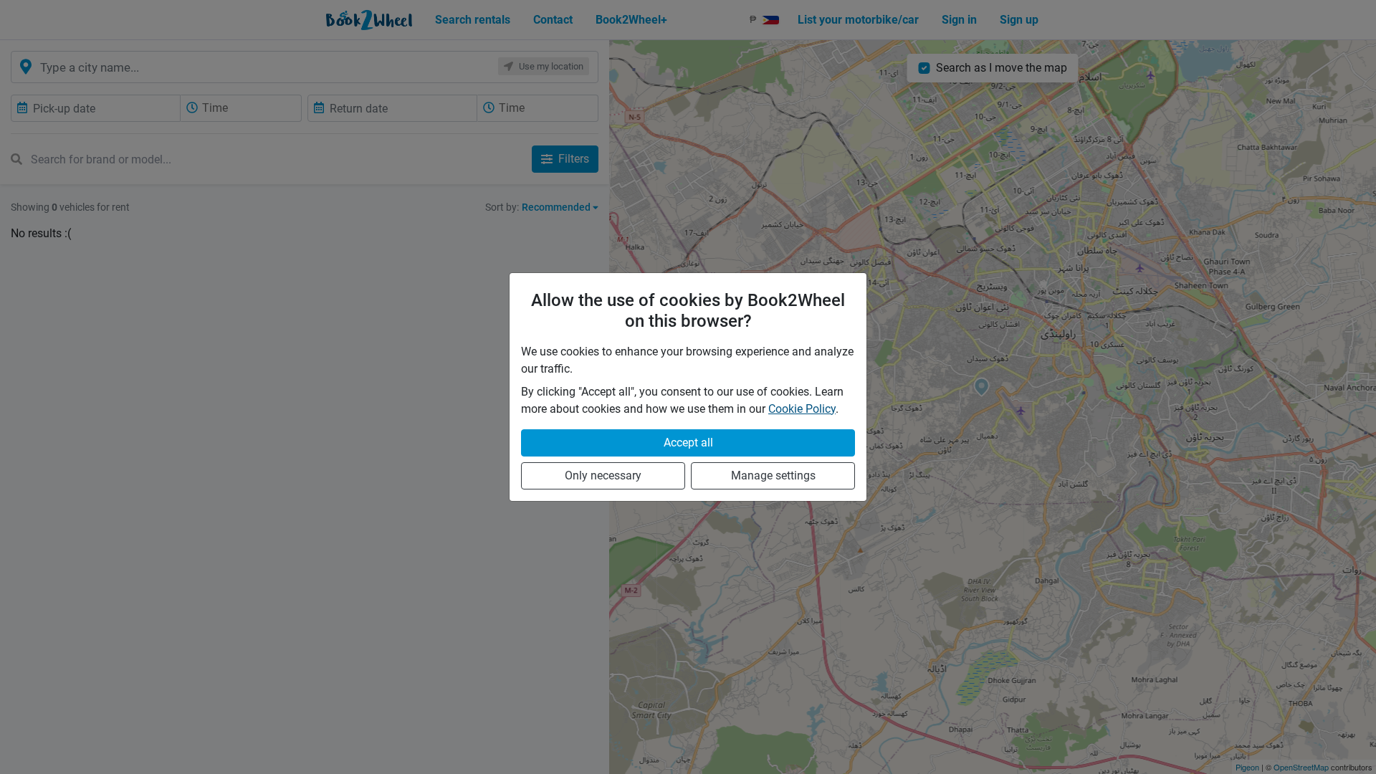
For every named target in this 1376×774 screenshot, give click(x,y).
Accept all (688, 442)
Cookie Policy (802, 409)
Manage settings (773, 475)
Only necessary (603, 475)
